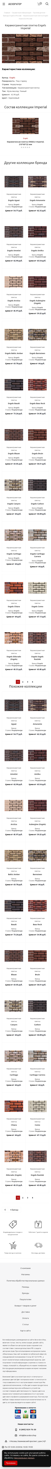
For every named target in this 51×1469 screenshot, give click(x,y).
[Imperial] (25, 48)
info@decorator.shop (27, 1436)
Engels (12, 78)
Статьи (25, 1324)
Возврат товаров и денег (25, 1306)
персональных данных (24, 1458)
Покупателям (25, 1299)
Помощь (25, 1287)
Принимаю (11, 1463)
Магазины (25, 1274)
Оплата (25, 1318)
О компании (25, 1268)
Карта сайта (25, 1331)
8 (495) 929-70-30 (27, 1429)
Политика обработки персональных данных (25, 1281)
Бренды (25, 1293)
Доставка (25, 1312)
